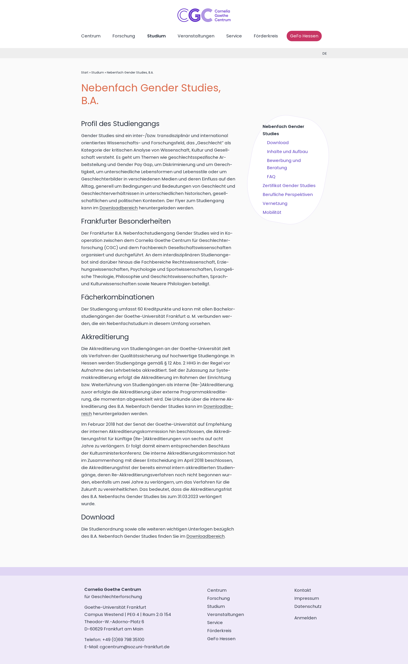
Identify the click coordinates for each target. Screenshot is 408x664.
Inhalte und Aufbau (287, 152)
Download (278, 143)
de (324, 53)
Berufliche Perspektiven (288, 194)
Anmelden (305, 618)
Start (84, 72)
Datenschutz (308, 606)
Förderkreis (266, 36)
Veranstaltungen (196, 36)
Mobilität (272, 212)
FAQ (271, 177)
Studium (156, 36)
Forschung (123, 36)
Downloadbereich (118, 208)
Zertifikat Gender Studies (289, 186)
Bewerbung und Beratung (284, 164)
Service (234, 36)
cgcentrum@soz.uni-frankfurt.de (135, 647)
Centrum (91, 36)
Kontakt (302, 590)
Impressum (306, 598)
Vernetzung (275, 203)
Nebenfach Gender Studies (283, 130)
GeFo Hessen (304, 36)
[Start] (204, 20)
